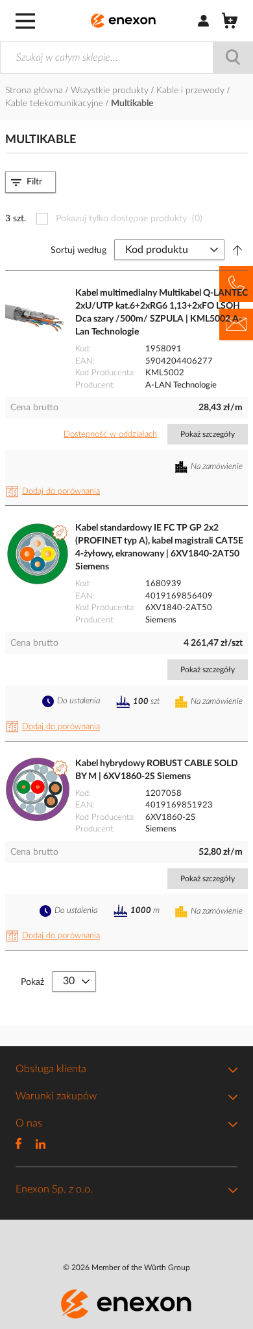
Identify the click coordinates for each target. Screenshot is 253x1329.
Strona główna (35, 90)
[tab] (30, 182)
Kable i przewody (191, 90)
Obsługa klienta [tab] (51, 1069)
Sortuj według (78, 250)
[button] (55, 491)
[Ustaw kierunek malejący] (237, 250)
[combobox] (126, 57)
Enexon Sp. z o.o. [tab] (54, 1189)
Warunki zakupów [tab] (56, 1096)
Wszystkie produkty (111, 90)
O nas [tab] (29, 1123)
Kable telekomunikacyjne (55, 103)
